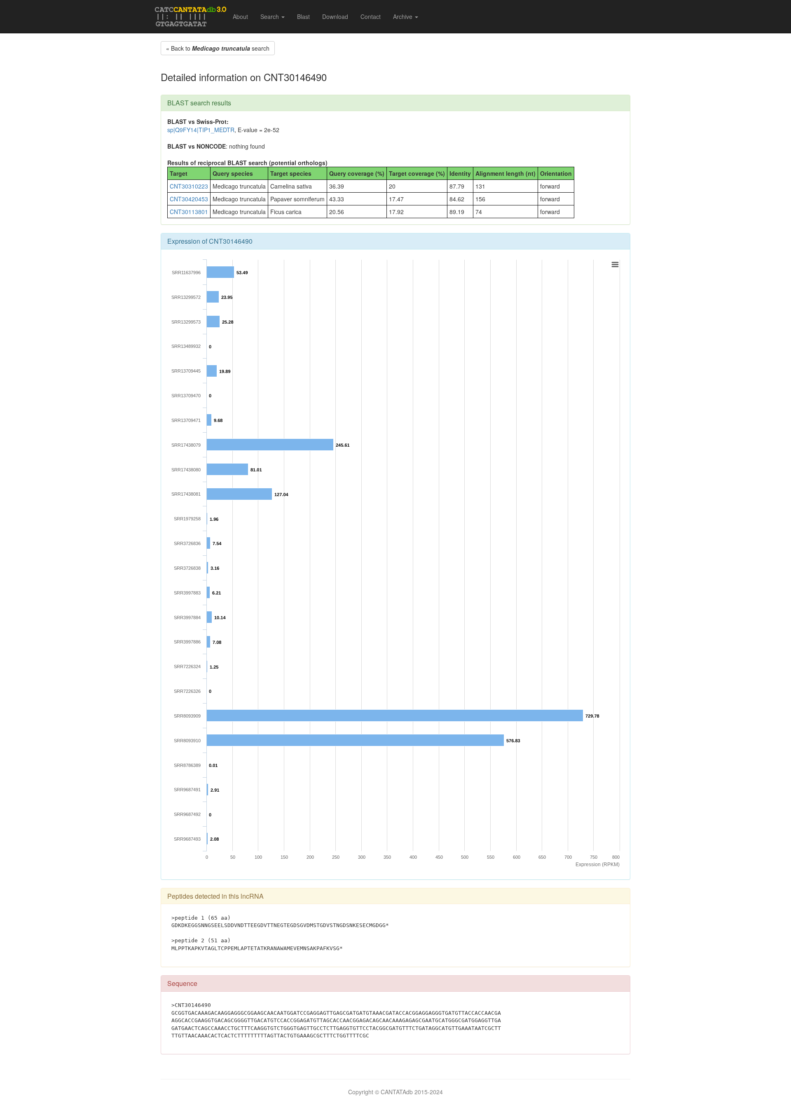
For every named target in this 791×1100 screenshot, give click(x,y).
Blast (303, 16)
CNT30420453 (189, 199)
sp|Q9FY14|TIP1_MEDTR (200, 130)
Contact (370, 16)
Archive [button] (403, 16)
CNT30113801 (189, 211)
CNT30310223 (189, 186)
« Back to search (217, 48)
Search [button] (270, 16)
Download (335, 16)
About (240, 16)
